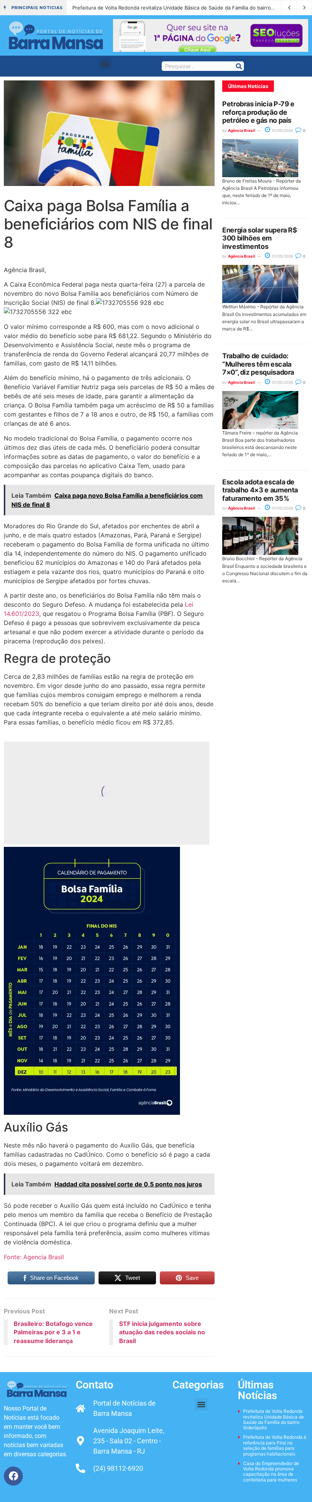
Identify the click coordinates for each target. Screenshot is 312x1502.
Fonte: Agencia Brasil (34, 1257)
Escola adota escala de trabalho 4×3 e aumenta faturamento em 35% (260, 490)
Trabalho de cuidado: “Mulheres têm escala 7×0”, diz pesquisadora (258, 364)
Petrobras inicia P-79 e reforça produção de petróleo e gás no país (258, 112)
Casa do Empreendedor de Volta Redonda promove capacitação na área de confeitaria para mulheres (271, 1471)
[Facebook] (13, 1476)
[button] (105, 64)
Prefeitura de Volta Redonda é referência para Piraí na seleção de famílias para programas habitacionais (274, 1445)
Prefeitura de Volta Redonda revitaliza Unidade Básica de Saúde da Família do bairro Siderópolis (185, 8)
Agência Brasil (241, 130)
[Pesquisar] (239, 66)
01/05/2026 (282, 130)
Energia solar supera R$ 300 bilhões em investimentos (259, 238)
